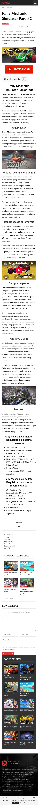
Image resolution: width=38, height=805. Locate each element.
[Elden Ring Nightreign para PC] (27, 736)
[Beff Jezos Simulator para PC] (11, 566)
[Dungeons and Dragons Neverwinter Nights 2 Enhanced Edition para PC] (27, 669)
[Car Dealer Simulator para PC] (11, 736)
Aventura (7, 586)
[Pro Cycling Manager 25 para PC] (27, 719)
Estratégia (24, 569)
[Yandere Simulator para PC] (11, 582)
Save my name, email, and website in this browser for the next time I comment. (19, 648)
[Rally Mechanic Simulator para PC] (11, 669)
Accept (16, 803)
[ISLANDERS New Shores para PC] (27, 566)
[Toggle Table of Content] (23, 79)
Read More (23, 803)
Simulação (6, 23)
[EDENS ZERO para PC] (27, 703)
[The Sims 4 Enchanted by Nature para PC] (27, 582)
